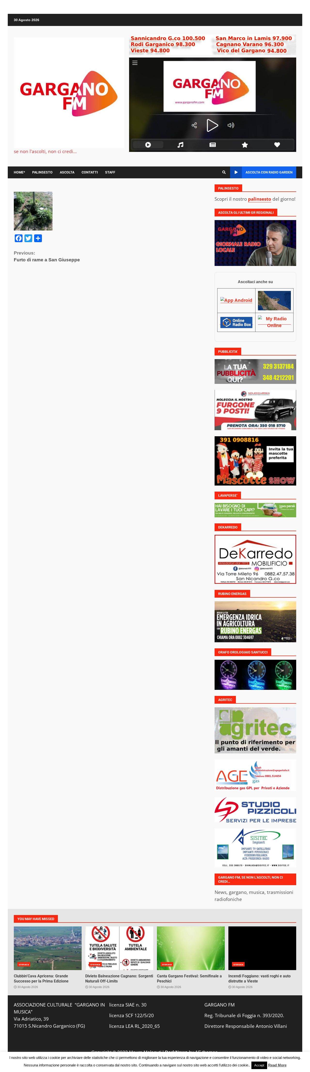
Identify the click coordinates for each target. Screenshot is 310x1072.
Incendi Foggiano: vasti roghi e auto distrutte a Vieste (262, 948)
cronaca (24, 964)
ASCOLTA (67, 172)
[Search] (224, 172)
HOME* (19, 172)
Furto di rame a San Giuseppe (47, 256)
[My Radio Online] (274, 322)
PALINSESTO (42, 172)
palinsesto (259, 199)
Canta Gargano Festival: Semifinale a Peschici (191, 948)
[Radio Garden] (274, 300)
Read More (277, 1065)
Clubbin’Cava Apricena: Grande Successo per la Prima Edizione (48, 948)
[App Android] (236, 300)
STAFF (110, 172)
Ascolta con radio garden (269, 172)
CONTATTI (90, 172)
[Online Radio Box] (236, 322)
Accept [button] (259, 1065)
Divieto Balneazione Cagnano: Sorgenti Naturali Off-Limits (119, 948)
